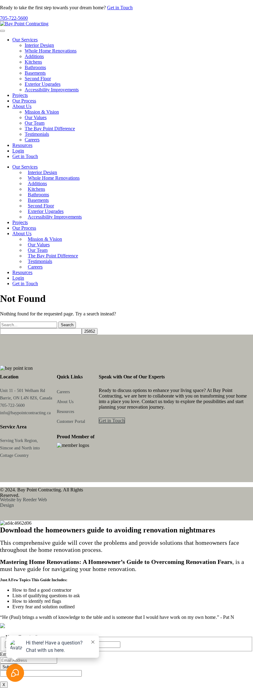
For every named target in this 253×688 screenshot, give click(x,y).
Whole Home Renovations (51, 50)
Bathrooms (35, 67)
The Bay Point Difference (50, 128)
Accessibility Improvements (52, 89)
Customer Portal (71, 421)
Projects (20, 95)
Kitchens (33, 62)
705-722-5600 (14, 18)
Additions (34, 56)
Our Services (25, 39)
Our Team (34, 123)
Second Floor (38, 78)
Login (18, 150)
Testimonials (37, 134)
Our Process (24, 100)
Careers (32, 139)
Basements (35, 73)
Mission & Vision (42, 112)
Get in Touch (120, 7)
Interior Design (39, 45)
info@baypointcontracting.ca (25, 413)
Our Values (36, 117)
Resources (22, 145)
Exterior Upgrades (42, 84)
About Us (21, 106)
